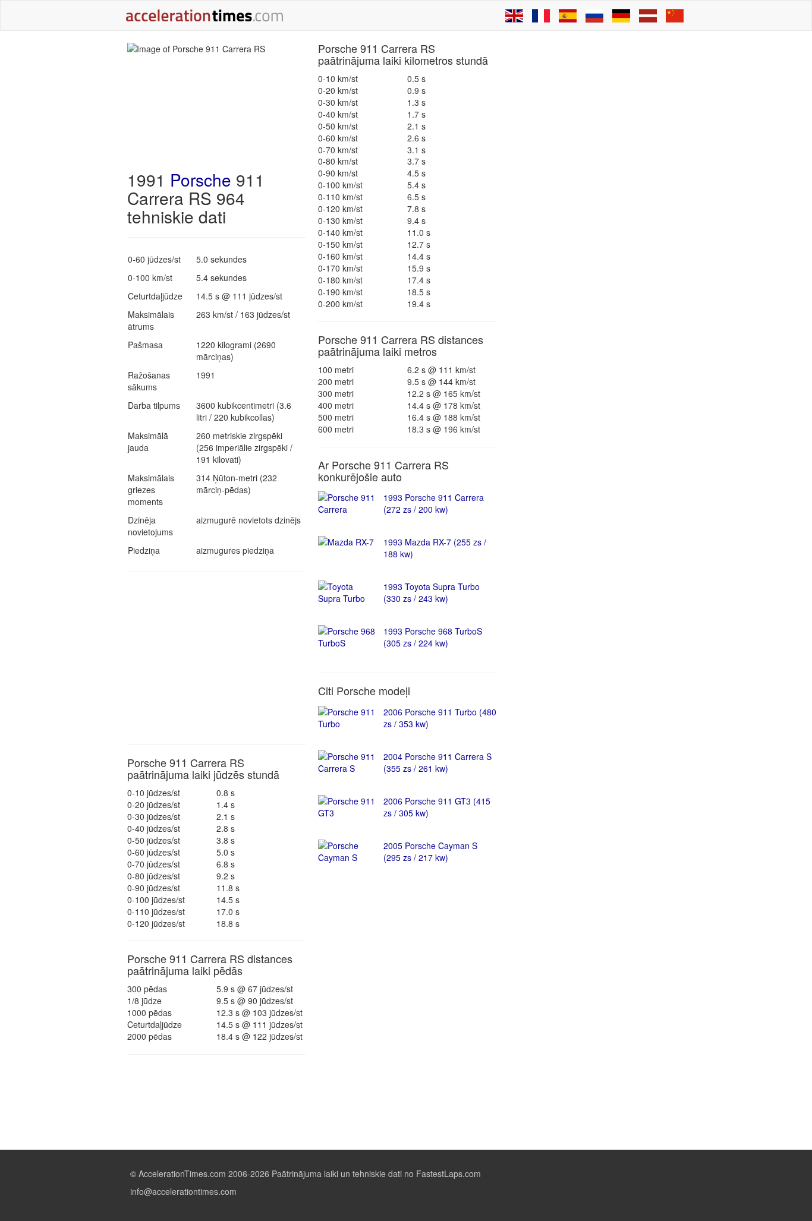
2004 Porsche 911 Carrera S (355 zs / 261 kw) (437, 762)
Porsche (200, 179)
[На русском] (594, 15)
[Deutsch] (621, 15)
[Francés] (541, 15)
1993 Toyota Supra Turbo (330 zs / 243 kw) (431, 592)
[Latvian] (648, 15)
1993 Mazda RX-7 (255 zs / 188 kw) (434, 548)
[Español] (568, 15)
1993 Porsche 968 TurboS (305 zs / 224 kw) (432, 637)
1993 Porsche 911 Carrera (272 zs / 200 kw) (433, 503)
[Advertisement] (216, 658)
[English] (514, 15)
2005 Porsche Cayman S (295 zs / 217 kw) (430, 851)
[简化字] (675, 15)
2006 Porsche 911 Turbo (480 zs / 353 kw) (439, 718)
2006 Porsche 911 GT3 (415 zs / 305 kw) (436, 807)
